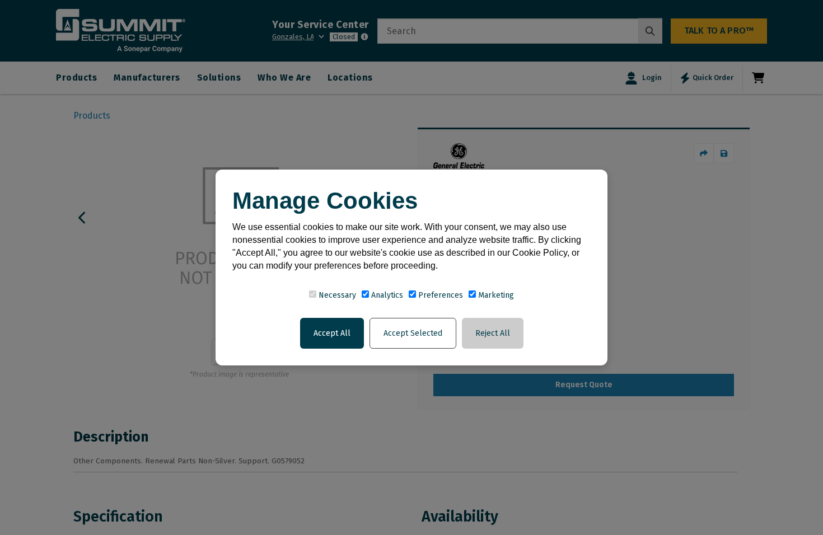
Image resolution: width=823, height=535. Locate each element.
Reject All (492, 333)
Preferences (439, 295)
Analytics (386, 295)
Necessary (336, 295)
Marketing (495, 295)
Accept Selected (413, 333)
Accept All (332, 333)
